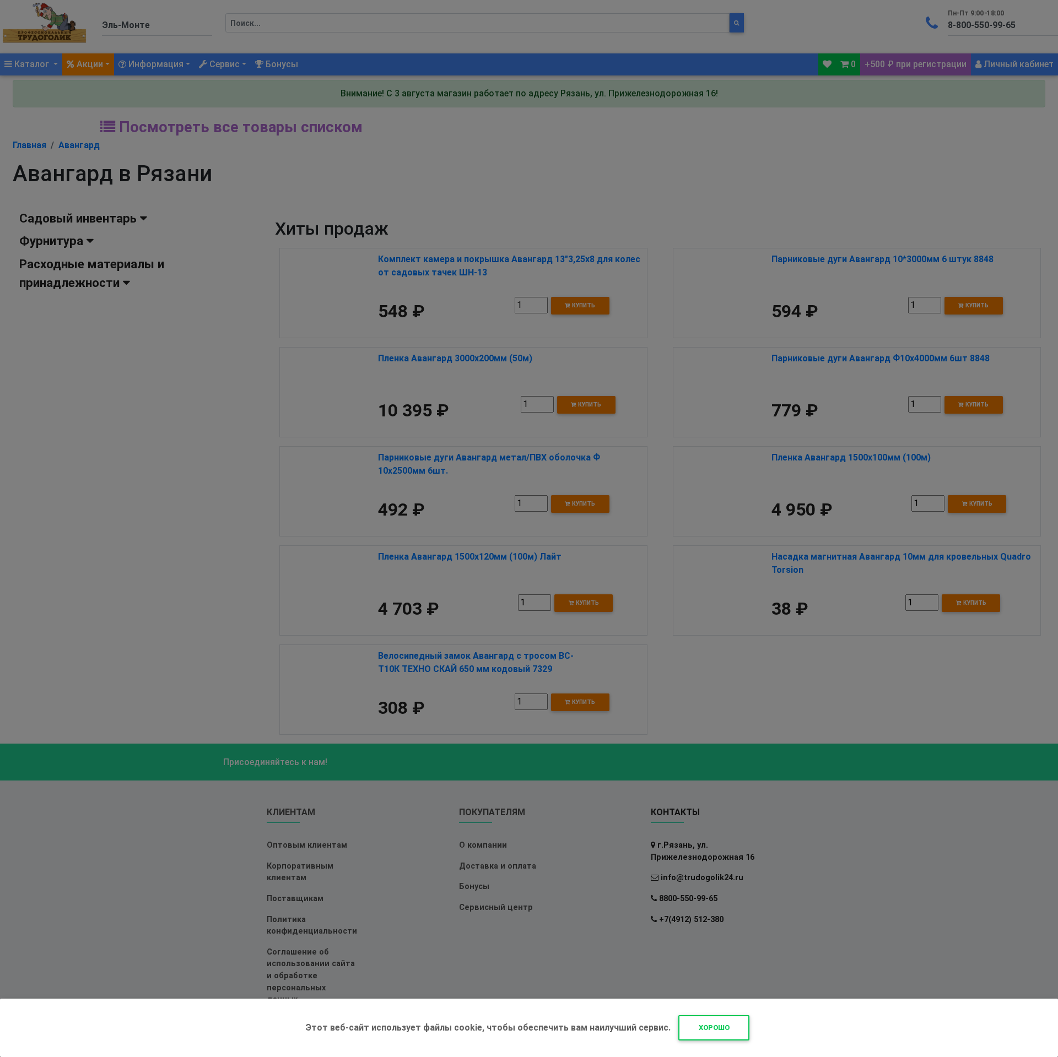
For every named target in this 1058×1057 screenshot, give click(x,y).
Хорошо (714, 1027)
